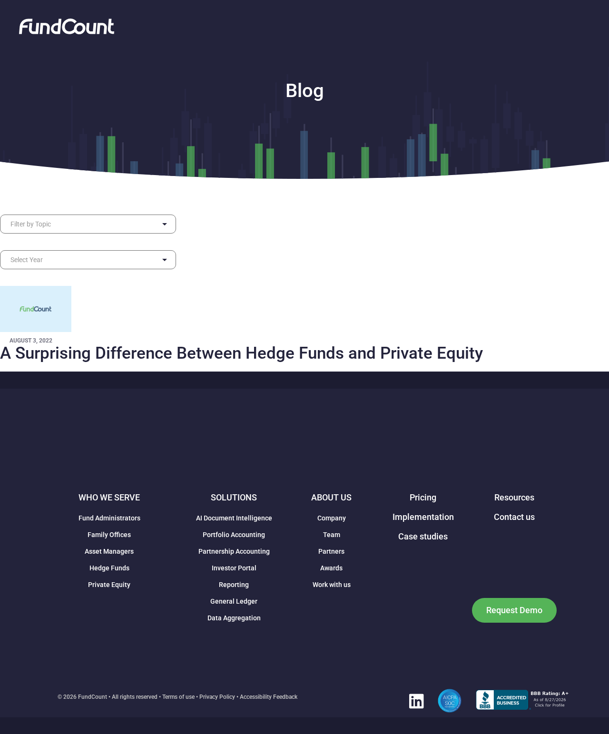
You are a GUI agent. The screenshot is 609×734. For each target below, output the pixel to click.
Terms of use (178, 697)
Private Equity (109, 584)
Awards (331, 568)
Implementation (423, 517)
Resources (514, 497)
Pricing (423, 497)
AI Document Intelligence (234, 518)
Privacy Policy (217, 697)
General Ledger (233, 601)
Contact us (514, 517)
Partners (331, 551)
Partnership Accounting (234, 551)
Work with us (332, 584)
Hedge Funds (109, 568)
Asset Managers (109, 551)
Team (331, 534)
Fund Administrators (109, 518)
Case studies (423, 536)
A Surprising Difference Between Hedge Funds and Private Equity (241, 353)
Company (331, 518)
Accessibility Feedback (268, 697)
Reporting (234, 584)
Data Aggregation (234, 618)
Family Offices (109, 534)
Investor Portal (234, 568)
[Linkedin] (416, 700)
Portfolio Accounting (234, 534)
